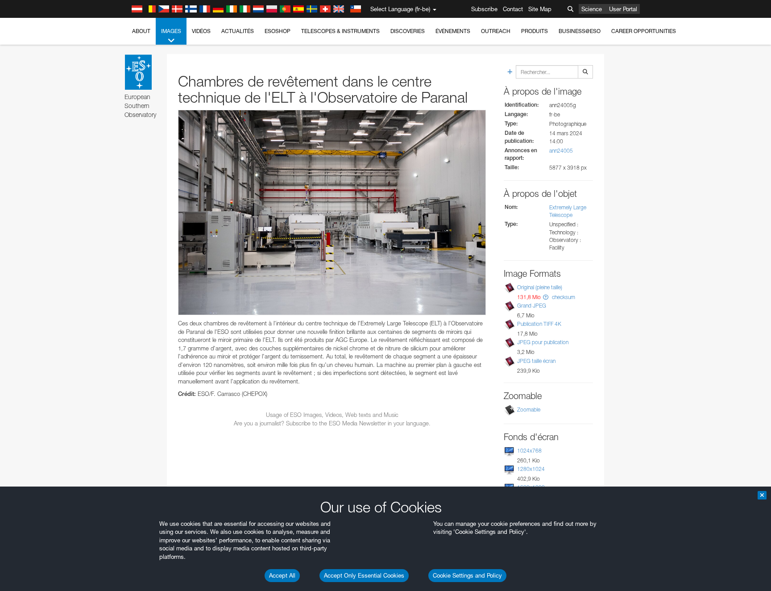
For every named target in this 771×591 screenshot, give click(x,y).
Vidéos (201, 31)
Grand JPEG (531, 305)
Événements (452, 31)
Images (171, 31)
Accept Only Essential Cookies (364, 575)
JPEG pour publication (542, 342)
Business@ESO (580, 31)
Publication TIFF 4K (539, 323)
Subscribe (484, 8)
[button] (545, 297)
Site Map (539, 8)
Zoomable (528, 409)
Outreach (495, 31)
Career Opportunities (643, 31)
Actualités (237, 31)
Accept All (282, 575)
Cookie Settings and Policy (467, 575)
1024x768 (529, 450)
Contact (513, 8)
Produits (534, 31)
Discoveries (407, 31)
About (141, 31)
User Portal (623, 8)
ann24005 (561, 150)
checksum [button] (563, 297)
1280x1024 (531, 469)
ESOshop (277, 31)
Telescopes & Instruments (340, 31)
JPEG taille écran (536, 361)
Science (591, 8)
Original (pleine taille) (539, 287)
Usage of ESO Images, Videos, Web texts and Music (332, 414)
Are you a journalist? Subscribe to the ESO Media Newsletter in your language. (332, 423)
